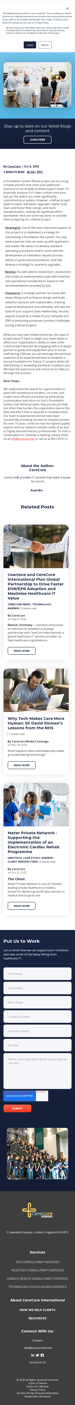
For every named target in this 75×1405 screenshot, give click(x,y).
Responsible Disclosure (37, 1396)
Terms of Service (37, 1383)
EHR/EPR (13, 608)
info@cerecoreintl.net (38, 1348)
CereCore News (19, 604)
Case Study (31, 857)
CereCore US (37, 1362)
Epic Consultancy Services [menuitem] (37, 1262)
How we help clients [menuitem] (37, 1310)
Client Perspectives (23, 861)
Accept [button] (30, 44)
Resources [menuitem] (37, 1318)
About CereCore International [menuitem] (37, 1300)
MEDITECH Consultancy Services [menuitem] (37, 1270)
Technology (41, 604)
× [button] (67, 7)
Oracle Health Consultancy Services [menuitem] (37, 1278)
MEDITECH (15, 857)
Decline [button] (44, 44)
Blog (31, 172)
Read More (22, 650)
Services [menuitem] (37, 1252)
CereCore (14, 166)
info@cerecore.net (23, 439)
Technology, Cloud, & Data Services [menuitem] (37, 1287)
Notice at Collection (37, 1386)
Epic (40, 172)
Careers (37, 1340)
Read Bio (37, 490)
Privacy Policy (37, 1389)
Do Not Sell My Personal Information (38, 1393)
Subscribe (37, 139)
